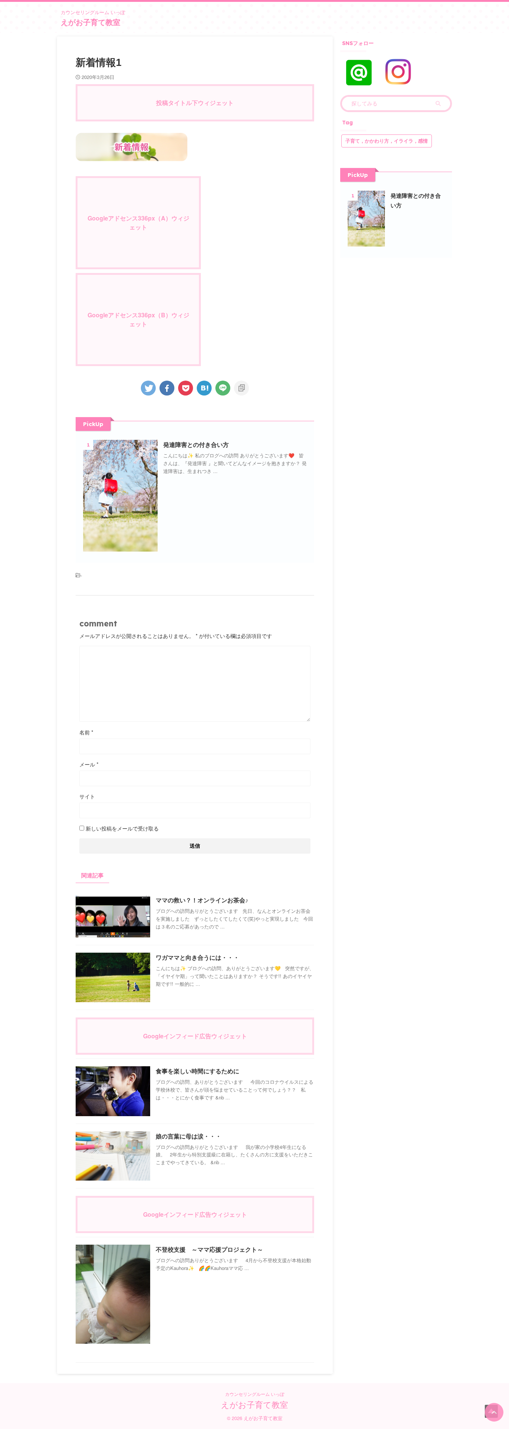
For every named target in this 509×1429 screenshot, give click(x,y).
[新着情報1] (204, 388)
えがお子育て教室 (90, 22)
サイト (87, 796)
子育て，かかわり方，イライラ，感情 (386, 141)
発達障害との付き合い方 (196, 445)
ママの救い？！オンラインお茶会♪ (202, 900)
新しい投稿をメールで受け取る (122, 828)
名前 (86, 732)
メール (88, 764)
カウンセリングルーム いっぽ (254, 1394)
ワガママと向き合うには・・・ (197, 958)
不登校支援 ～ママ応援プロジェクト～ (209, 1250)
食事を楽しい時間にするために (197, 1071)
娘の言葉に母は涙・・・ (188, 1136)
